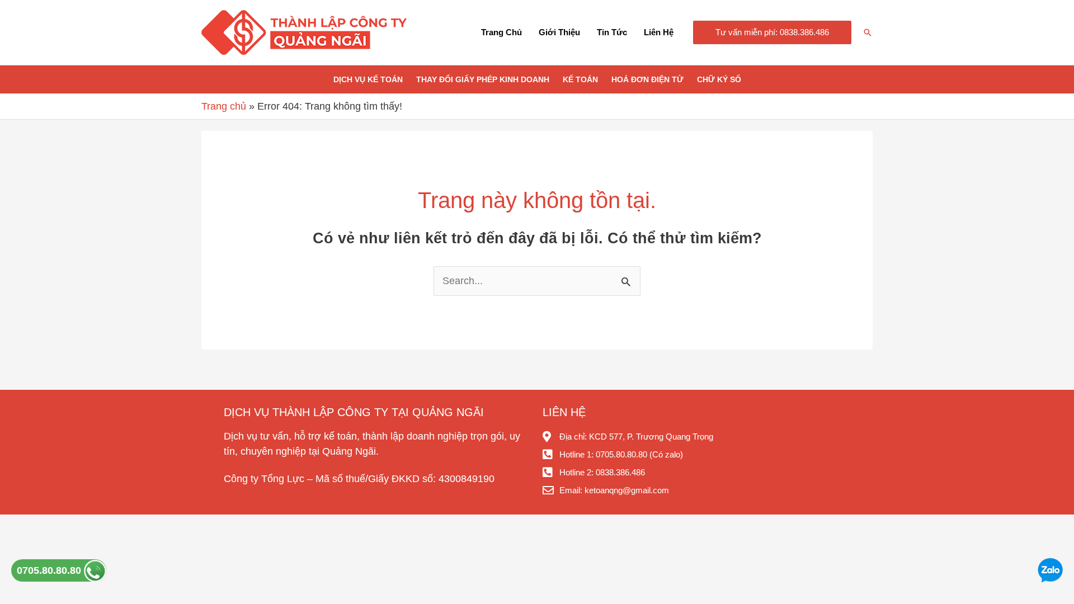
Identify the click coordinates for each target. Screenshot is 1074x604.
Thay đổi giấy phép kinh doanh (482, 79)
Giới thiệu (559, 32)
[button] (772, 33)
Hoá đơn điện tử (647, 79)
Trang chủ (501, 32)
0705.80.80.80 (50, 570)
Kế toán (580, 79)
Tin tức (612, 32)
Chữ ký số (719, 79)
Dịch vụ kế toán (368, 79)
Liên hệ (658, 32)
